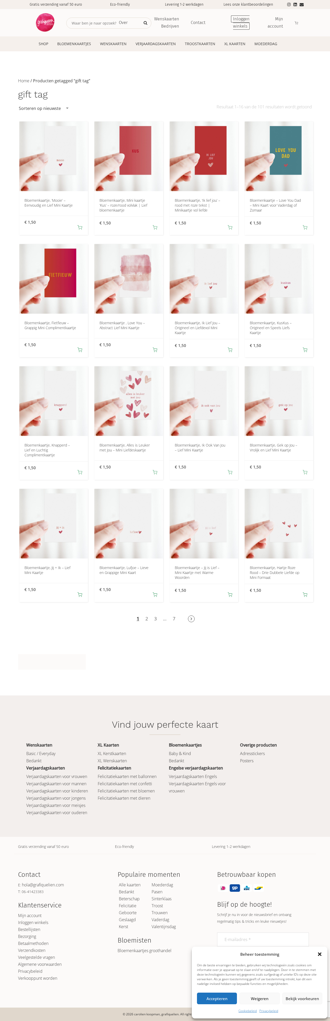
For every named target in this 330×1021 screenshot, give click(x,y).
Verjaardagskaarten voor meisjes (55, 805)
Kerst (123, 926)
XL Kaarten (234, 43)
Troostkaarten (200, 43)
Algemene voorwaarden (40, 964)
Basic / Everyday (40, 753)
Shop (43, 43)
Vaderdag (160, 919)
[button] (319, 954)
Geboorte (128, 912)
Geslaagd (127, 919)
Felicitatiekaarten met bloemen (126, 791)
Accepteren (217, 998)
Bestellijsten (29, 929)
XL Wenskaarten (112, 761)
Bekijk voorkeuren (302, 998)
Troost (157, 906)
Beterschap (129, 899)
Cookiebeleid (247, 1011)
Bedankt (34, 761)
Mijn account (30, 915)
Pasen (157, 892)
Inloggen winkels (33, 922)
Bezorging (27, 936)
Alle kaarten (130, 885)
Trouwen (160, 912)
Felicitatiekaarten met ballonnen (127, 776)
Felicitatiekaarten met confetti (125, 784)
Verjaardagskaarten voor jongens (56, 798)
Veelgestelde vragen (36, 957)
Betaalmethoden (33, 943)
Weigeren (259, 998)
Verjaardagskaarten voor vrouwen (56, 776)
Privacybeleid (268, 1011)
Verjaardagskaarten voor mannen (56, 784)
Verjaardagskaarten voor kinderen (57, 791)
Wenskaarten (113, 43)
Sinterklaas (161, 899)
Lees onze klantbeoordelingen (248, 4)
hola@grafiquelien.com (43, 885)
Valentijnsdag (164, 926)
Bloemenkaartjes (74, 43)
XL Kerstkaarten (112, 753)
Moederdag (265, 43)
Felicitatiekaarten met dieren (124, 798)
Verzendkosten (31, 950)
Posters (246, 761)
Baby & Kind (180, 753)
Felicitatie (127, 906)
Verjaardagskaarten (156, 43)
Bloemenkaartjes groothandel (144, 950)
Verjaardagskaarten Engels (193, 776)
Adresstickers (252, 753)
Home (23, 81)
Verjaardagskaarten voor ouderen (56, 812)
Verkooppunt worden (37, 978)
